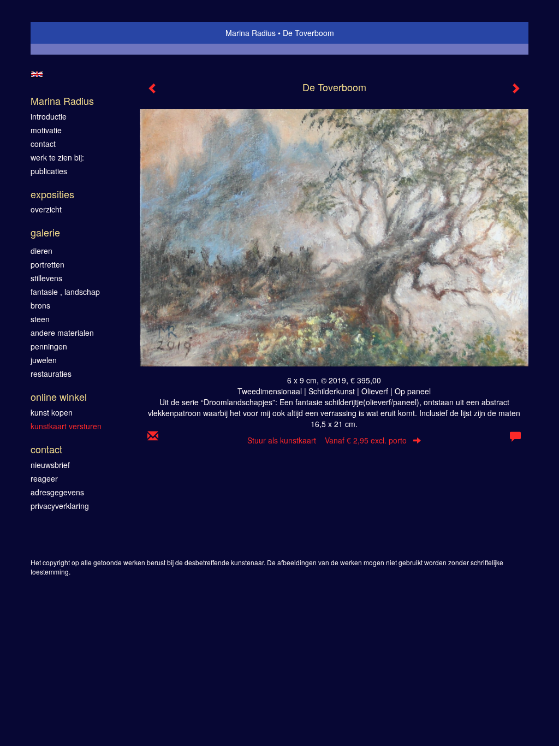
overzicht (46, 209)
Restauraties (51, 373)
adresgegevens (57, 492)
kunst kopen (52, 412)
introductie (49, 116)
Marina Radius (250, 32)
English (37, 74)
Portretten (47, 264)
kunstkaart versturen (66, 426)
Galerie (45, 232)
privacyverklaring (60, 505)
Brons (40, 305)
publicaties (49, 170)
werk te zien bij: (57, 157)
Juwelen (44, 359)
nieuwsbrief (50, 464)
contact (43, 143)
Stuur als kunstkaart (327, 440)
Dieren (41, 250)
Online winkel (59, 397)
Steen (40, 318)
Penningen (49, 346)
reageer (44, 478)
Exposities (52, 194)
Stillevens (46, 278)
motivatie (46, 130)
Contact (46, 449)
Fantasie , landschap (65, 291)
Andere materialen (62, 332)
